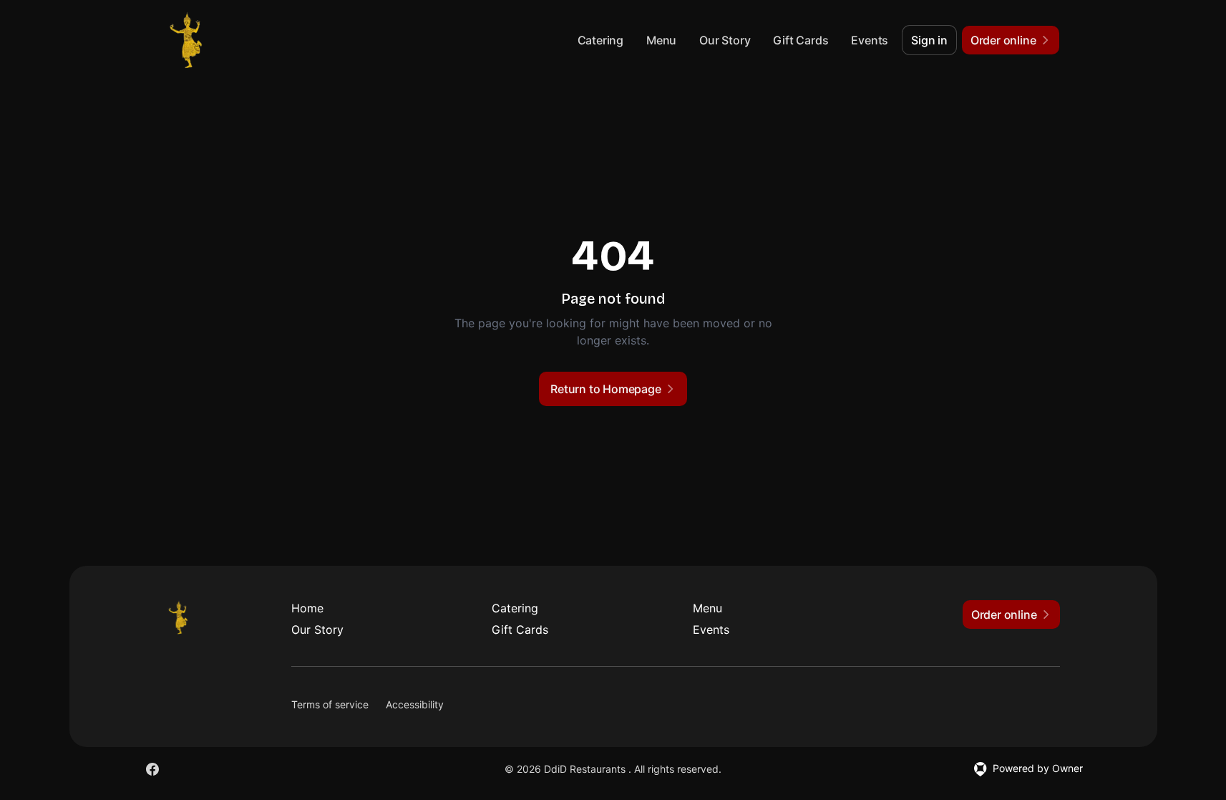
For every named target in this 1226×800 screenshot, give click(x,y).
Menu (661, 40)
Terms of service (330, 704)
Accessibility (415, 704)
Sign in (929, 40)
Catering (600, 40)
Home (307, 608)
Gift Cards (800, 40)
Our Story (724, 40)
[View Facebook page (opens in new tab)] (152, 769)
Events (869, 40)
